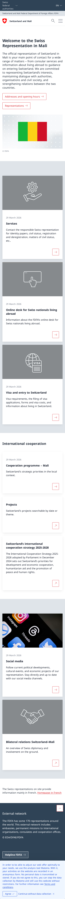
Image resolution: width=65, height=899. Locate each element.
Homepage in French (49, 792)
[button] (60, 808)
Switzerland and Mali (21, 21)
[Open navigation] (60, 21)
